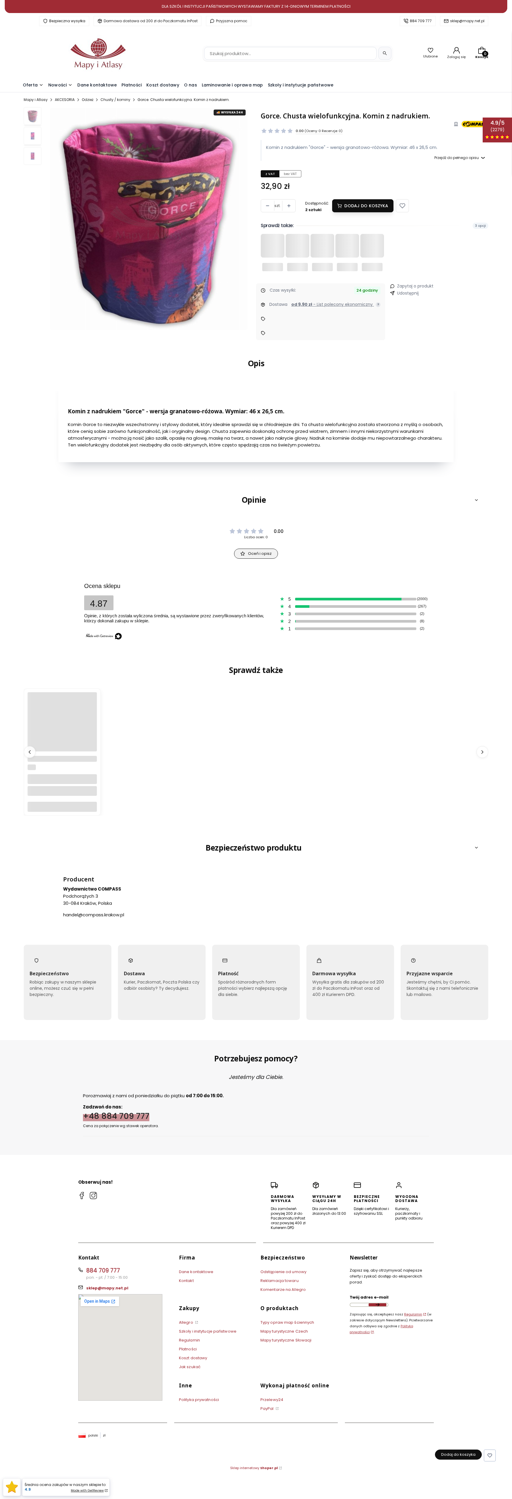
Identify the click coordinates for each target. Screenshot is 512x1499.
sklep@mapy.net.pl (467, 20)
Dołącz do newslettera (377, 1304)
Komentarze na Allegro (283, 1289)
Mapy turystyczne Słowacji (286, 1340)
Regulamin (189, 1340)
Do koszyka (62, 806)
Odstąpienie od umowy (283, 1272)
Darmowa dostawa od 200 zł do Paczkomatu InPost (151, 20)
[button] (402, 205)
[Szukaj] (384, 53)
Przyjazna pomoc (231, 20)
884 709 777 (421, 20)
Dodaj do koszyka (366, 206)
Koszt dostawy (193, 1358)
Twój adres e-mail (369, 1297)
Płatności (188, 1349)
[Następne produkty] (482, 752)
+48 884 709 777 (116, 1115)
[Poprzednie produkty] (30, 752)
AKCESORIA (65, 99)
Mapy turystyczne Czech (284, 1331)
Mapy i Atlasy (36, 99)
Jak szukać (190, 1367)
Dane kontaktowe (196, 1272)
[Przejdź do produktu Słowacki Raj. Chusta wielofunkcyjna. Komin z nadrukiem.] (62, 750)
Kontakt (186, 1280)
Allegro (186, 1322)
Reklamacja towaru (279, 1280)
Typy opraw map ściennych (287, 1322)
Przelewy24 (271, 1399)
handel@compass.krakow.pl (93, 914)
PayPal (267, 1408)
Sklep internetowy (254, 1468)
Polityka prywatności (199, 1399)
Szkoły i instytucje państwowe (207, 1331)
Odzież (87, 99)
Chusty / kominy (115, 99)
